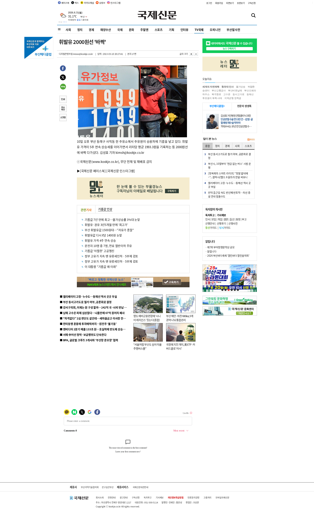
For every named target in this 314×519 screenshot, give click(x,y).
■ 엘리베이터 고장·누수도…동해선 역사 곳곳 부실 (88, 296)
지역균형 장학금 (232, 98)
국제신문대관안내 (140, 487)
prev (204, 277)
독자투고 (148, 497)
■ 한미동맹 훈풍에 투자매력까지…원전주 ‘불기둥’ (88, 324)
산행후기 (221, 223)
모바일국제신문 (222, 497)
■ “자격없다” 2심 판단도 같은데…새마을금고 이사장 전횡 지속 (95, 318)
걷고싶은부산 (108, 487)
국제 (120, 29)
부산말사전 (233, 29)
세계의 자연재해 (210, 86)
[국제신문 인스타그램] (120, 171)
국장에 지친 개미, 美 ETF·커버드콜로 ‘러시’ (180, 346)
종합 (207, 146)
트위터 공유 (63, 78)
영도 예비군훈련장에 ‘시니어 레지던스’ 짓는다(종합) (147, 318)
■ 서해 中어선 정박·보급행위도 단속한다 (83, 334)
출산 (232, 219)
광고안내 (124, 497)
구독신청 (252, 3)
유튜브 (102, 2)
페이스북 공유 (63, 69)
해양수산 (105, 29)
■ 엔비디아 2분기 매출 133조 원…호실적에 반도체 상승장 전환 (95, 329)
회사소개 (100, 497)
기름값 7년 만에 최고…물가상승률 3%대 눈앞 (112, 219)
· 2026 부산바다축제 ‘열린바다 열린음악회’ (227, 255)
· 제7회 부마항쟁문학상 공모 (219, 247)
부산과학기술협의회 (89, 487)
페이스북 (65, 2)
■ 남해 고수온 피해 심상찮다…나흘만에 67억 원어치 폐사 (92, 313)
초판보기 (241, 3)
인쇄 (63, 100)
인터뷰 (184, 29)
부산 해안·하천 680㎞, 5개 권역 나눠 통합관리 (179, 318)
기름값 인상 (105, 209)
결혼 (226, 219)
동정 (238, 219)
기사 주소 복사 (63, 109)
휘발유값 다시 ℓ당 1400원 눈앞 (103, 235)
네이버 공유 (63, 87)
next (255, 277)
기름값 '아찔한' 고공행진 (99, 251)
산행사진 (232, 223)
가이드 (211, 227)
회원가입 (219, 3)
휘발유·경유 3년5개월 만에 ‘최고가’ (106, 224)
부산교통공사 (219, 90)
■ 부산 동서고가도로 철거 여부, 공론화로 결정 (86, 302)
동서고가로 (238, 94)
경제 (91, 29)
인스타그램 (115, 2)
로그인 (209, 3)
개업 (220, 219)
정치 (80, 29)
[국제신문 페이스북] (93, 171)
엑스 (77, 2)
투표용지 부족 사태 (212, 98)
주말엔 (144, 29)
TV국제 (199, 29)
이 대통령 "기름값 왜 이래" (101, 266)
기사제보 (160, 497)
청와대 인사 (228, 86)
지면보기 (230, 3)
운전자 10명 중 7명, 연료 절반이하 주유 (108, 246)
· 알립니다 (210, 251)
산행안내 (209, 223)
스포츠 (159, 29)
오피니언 (215, 29)
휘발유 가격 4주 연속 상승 (100, 240)
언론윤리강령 (193, 497)
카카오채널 (89, 2)
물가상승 (240, 86)
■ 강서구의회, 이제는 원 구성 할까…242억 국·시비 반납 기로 (94, 307)
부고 (244, 219)
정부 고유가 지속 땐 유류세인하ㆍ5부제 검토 (111, 256)
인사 (207, 219)
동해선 (250, 94)
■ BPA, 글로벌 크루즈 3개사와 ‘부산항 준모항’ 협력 (89, 340)
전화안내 (112, 497)
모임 (214, 219)
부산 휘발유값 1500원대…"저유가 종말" (109, 230)
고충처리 (207, 497)
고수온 (226, 94)
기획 (171, 29)
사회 (68, 29)
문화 (131, 29)
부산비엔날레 (235, 90)
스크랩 (63, 118)
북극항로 (216, 94)
